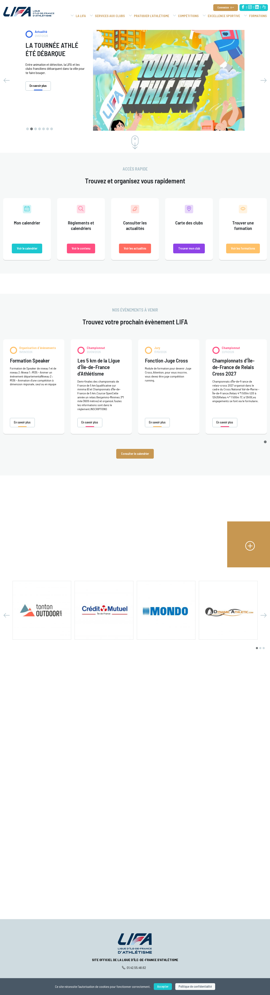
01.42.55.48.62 (136, 967)
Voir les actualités (135, 248)
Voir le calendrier (27, 248)
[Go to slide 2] (31, 129)
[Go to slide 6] (47, 129)
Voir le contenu (81, 248)
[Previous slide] (6, 80)
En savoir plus (22, 422)
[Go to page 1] (265, 441)
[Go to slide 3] (35, 129)
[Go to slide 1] (27, 129)
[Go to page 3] (264, 648)
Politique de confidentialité (195, 986)
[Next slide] (263, 80)
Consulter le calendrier (135, 453)
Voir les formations (243, 248)
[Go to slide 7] (51, 129)
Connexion (223, 7)
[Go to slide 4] (39, 129)
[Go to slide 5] (43, 129)
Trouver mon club (189, 248)
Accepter (163, 986)
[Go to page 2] (260, 648)
